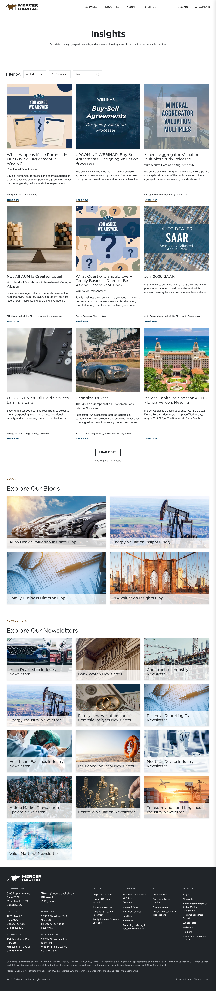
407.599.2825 (49, 950)
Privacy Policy (183, 979)
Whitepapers (189, 922)
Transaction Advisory (103, 907)
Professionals (160, 894)
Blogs (186, 894)
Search (185, 7)
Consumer (128, 902)
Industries (130, 889)
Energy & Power (131, 907)
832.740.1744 (49, 927)
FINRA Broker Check (156, 965)
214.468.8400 (15, 927)
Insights (189, 889)
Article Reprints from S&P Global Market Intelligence (196, 907)
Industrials (128, 920)
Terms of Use (201, 979)
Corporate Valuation (103, 894)
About (157, 889)
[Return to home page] (20, 7)
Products (187, 931)
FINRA (82, 961)
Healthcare (128, 916)
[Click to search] (97, 74)
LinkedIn (49, 897)
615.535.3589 (15, 950)
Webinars (188, 927)
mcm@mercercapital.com (59, 893)
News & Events (160, 907)
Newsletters (189, 899)
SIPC (88, 961)
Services (99, 889)
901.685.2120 (14, 904)
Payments (204, 7)
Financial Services (132, 911)
